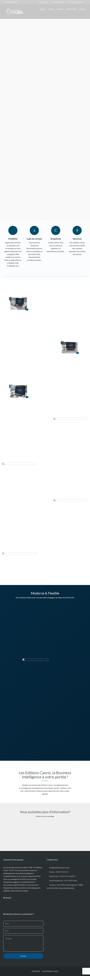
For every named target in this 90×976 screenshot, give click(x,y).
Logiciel (51, 9)
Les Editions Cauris (51, 971)
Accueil (42, 9)
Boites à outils (71, 9)
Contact (82, 9)
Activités (60, 9)
